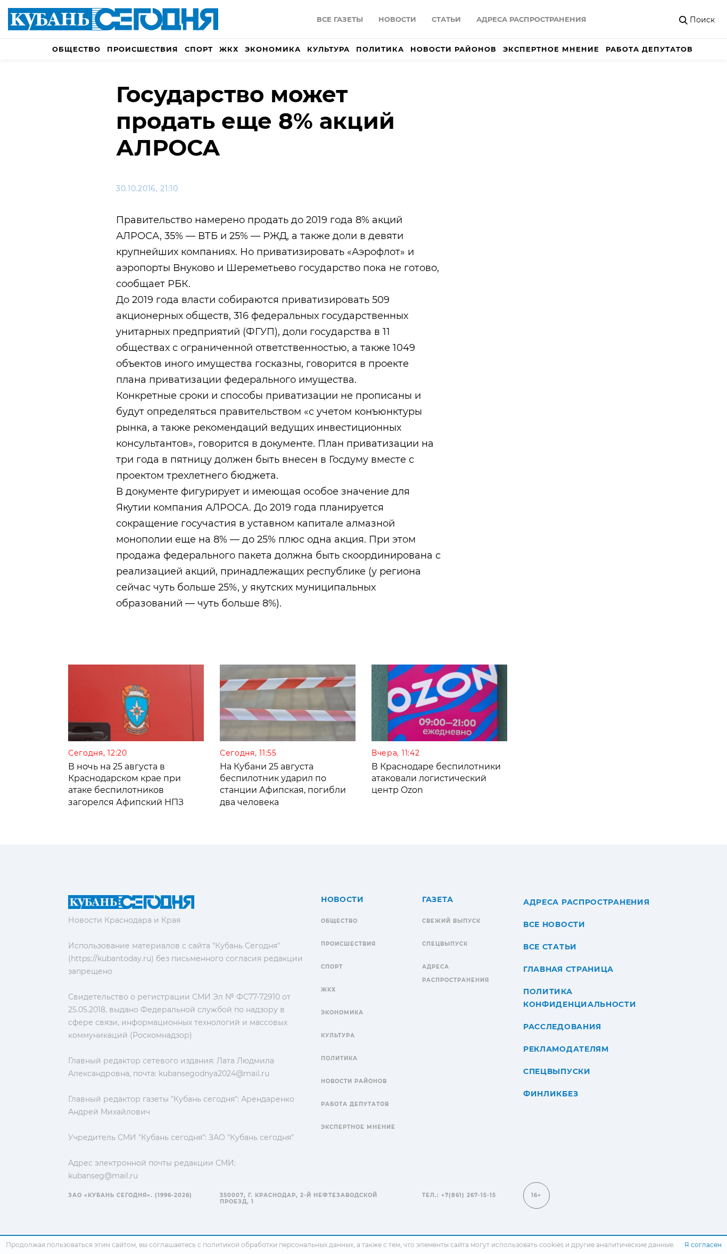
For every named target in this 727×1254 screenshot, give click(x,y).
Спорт (199, 49)
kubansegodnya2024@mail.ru (214, 1073)
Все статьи (550, 947)
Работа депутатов (649, 49)
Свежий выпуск (451, 920)
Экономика (273, 49)
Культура (328, 49)
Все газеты (340, 19)
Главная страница (568, 969)
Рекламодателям (566, 1049)
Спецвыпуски (557, 1071)
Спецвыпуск (445, 943)
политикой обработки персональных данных (278, 1245)
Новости (397, 19)
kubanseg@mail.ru (103, 1176)
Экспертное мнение (551, 49)
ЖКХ (228, 49)
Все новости (554, 924)
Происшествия (142, 49)
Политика (380, 49)
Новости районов (453, 49)
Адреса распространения (531, 19)
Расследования (562, 1026)
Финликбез (550, 1094)
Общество (76, 49)
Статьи (446, 19)
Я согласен (703, 1245)
